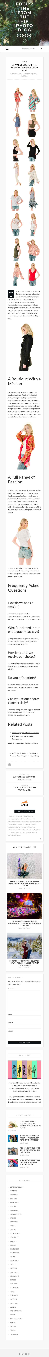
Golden (13, 1245)
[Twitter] (24, 35)
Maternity (14, 1272)
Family (12, 1226)
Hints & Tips (14, 1253)
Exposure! (14, 1222)
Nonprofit (14, 1288)
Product (13, 1299)
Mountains (14, 1276)
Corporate (14, 1202)
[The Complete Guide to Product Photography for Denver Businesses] (13, 1138)
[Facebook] (19, 35)
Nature (13, 1280)
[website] (40, 839)
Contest (13, 1199)
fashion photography (18, 756)
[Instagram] (24, 40)
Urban (12, 1322)
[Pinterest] (29, 35)
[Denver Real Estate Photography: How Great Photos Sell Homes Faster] (13, 1124)
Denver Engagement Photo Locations (25, 733)
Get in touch (23, 743)
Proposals (14, 1303)
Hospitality (14, 1261)
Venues (13, 1326)
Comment (11, 989)
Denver (13, 1206)
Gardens (13, 1241)
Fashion (24, 62)
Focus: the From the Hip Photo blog (24, 16)
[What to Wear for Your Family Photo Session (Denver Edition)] (13, 1163)
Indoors (13, 1268)
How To (13, 1264)
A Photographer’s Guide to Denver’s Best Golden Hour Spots (30, 1150)
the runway (18, 576)
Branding (14, 1195)
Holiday (13, 1257)
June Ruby (11, 313)
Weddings (14, 1334)
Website (10, 1031)
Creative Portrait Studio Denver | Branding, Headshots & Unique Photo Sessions (24, 883)
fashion (33, 753)
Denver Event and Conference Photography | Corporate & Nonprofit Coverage (24, 923)
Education (14, 1210)
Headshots (14, 1249)
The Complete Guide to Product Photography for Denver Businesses (29, 1138)
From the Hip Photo (30, 74)
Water (12, 1330)
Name (10, 1014)
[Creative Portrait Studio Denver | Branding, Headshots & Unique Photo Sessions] (24, 866)
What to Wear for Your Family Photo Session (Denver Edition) (30, 1162)
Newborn (14, 1284)
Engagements (15, 1214)
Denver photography (18, 753)
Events (13, 1218)
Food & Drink (15, 1233)
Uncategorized (16, 1319)
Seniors (13, 1307)
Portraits (14, 1295)
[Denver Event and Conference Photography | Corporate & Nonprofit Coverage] (24, 906)
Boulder (13, 1191)
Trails (12, 1315)
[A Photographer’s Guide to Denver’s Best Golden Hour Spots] (13, 1151)
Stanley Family (16, 1311)
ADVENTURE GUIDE (16, 1187)
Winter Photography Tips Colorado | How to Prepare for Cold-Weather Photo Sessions (24, 963)
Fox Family (14, 1237)
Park (12, 1291)
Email (10, 1022)
